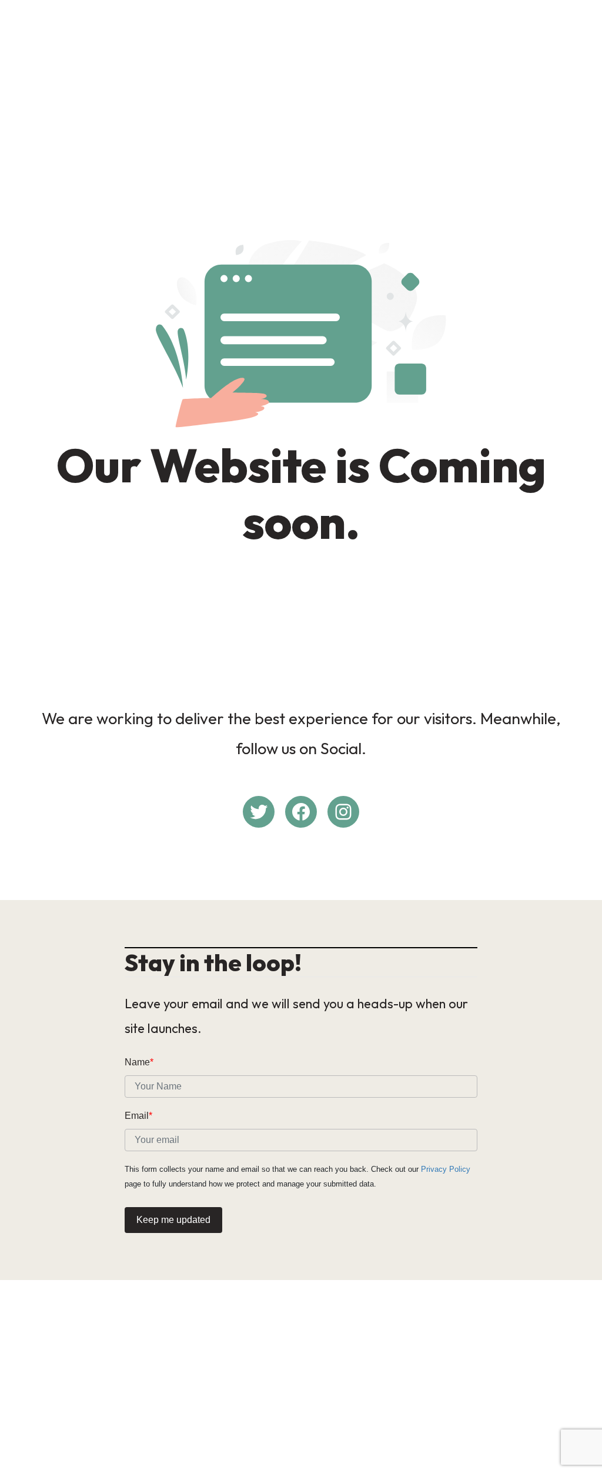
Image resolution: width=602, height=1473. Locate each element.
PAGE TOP (576, 1418)
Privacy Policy (445, 1169)
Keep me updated (173, 1220)
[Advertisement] (301, 91)
